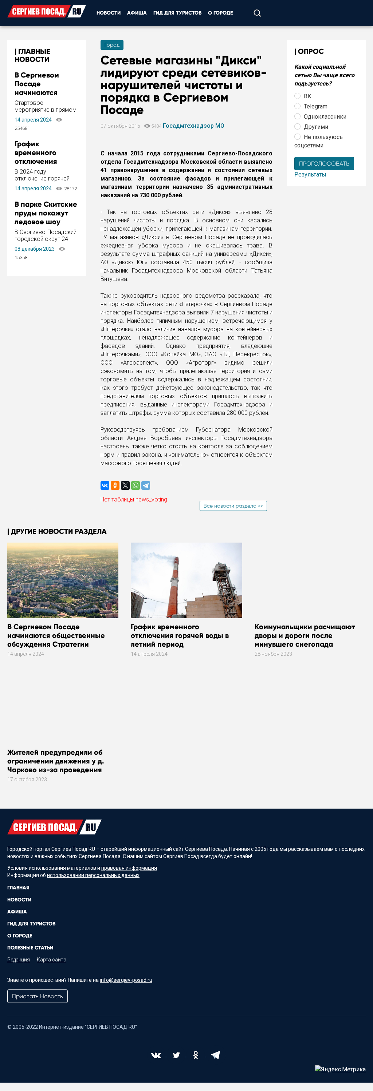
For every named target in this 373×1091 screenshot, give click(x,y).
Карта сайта (51, 960)
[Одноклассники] (115, 485)
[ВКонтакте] (105, 485)
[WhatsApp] (135, 485)
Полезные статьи (30, 948)
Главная (18, 888)
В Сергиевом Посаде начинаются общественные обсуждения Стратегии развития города (56, 639)
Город (112, 45)
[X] (125, 485)
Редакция (18, 960)
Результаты (310, 174)
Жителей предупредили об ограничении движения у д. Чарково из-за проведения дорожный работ (55, 765)
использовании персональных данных (93, 875)
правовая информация (129, 868)
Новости (109, 13)
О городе (220, 13)
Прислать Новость (37, 996)
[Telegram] (145, 485)
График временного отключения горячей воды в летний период (41, 161)
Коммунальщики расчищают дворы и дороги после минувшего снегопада (305, 635)
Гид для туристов (177, 13)
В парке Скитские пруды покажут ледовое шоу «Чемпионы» (46, 217)
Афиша (137, 13)
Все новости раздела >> (233, 506)
